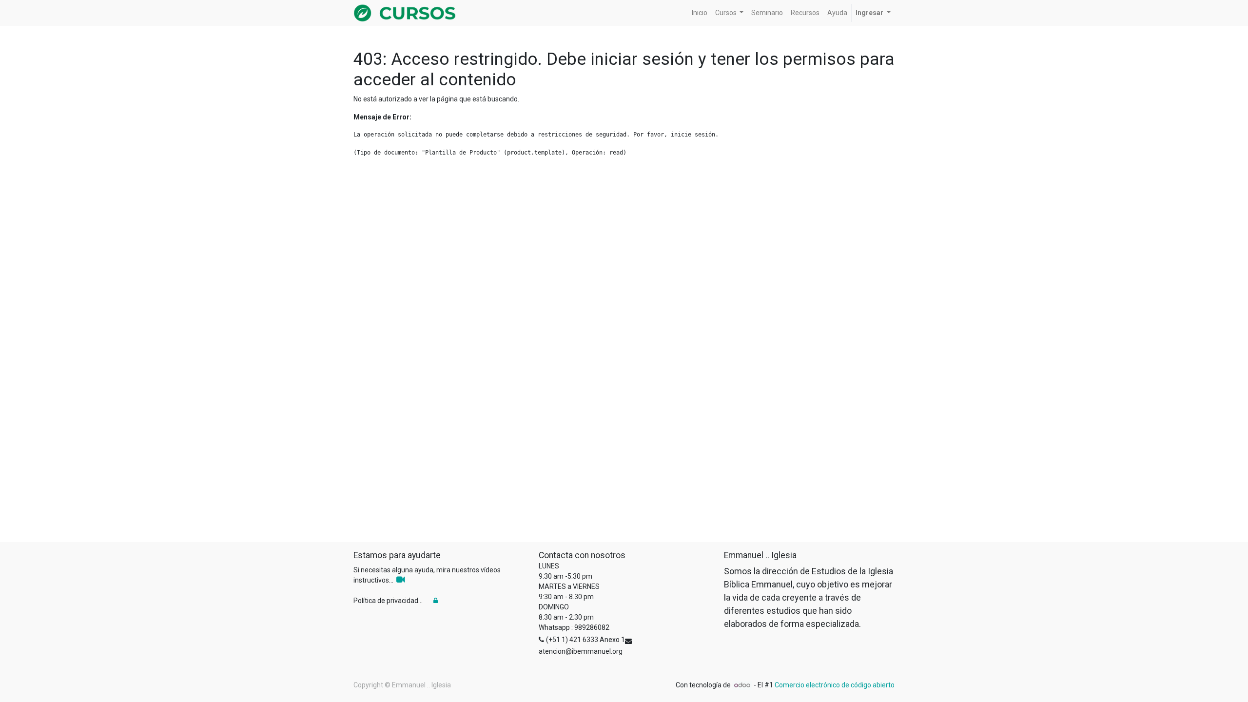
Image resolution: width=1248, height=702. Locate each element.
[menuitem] (699, 13)
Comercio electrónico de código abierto (835, 685)
